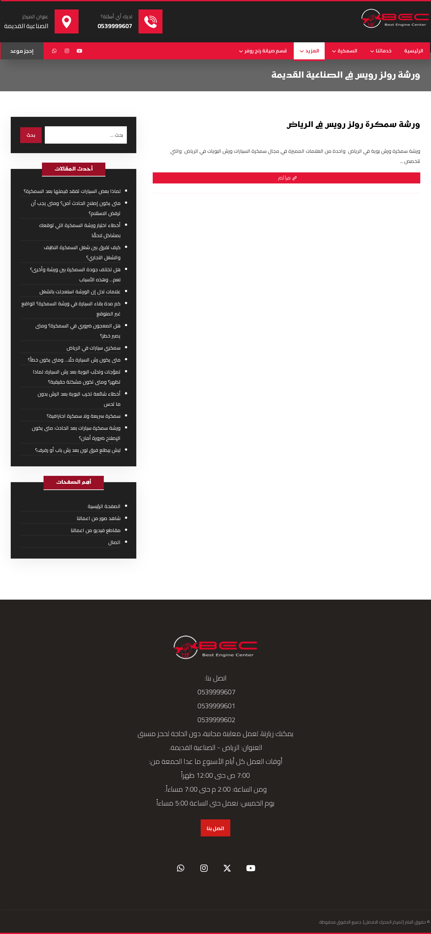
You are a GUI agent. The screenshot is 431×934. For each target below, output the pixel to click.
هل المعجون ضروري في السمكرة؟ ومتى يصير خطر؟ (78, 330)
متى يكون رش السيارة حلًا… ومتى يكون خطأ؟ (74, 359)
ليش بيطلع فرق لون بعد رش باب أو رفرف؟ (78, 450)
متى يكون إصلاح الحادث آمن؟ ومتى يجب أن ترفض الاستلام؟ (76, 208)
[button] (79, 51)
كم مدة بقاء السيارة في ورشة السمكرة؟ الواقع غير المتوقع (71, 308)
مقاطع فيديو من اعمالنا (96, 530)
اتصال (114, 542)
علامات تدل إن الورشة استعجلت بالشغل (80, 291)
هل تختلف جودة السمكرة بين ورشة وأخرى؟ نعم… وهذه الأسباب (75, 274)
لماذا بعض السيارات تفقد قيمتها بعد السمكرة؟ (72, 191)
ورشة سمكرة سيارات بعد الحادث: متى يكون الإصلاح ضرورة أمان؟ (76, 433)
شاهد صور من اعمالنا (99, 518)
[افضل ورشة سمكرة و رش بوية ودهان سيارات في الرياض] (395, 19)
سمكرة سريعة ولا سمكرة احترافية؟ (84, 416)
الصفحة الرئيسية (104, 506)
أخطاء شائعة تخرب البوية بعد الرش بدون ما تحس (79, 399)
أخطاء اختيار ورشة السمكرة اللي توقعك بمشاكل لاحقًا (80, 230)
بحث (31, 135)
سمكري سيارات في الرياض (94, 347)
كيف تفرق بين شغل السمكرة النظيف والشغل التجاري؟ (82, 252)
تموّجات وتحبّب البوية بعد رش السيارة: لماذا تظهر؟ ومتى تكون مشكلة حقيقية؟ (77, 376)
